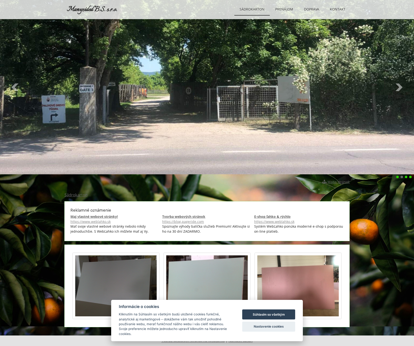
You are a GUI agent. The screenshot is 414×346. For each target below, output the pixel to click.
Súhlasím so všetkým (269, 314)
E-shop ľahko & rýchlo (274, 219)
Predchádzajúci (15, 87)
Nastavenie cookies (269, 326)
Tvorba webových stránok (183, 219)
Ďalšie (398, 87)
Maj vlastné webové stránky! (94, 219)
